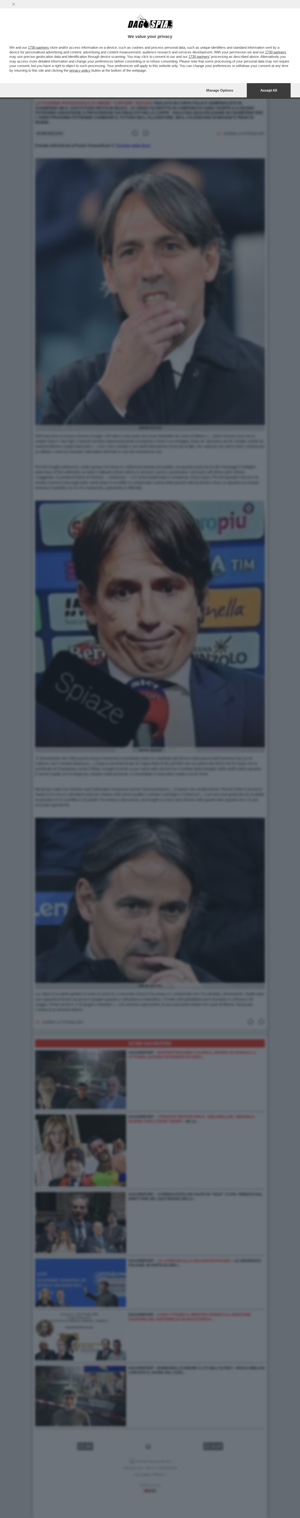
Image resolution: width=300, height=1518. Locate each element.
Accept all (268, 90)
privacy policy (79, 70)
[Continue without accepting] (13, 4)
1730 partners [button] (38, 47)
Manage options (219, 90)
